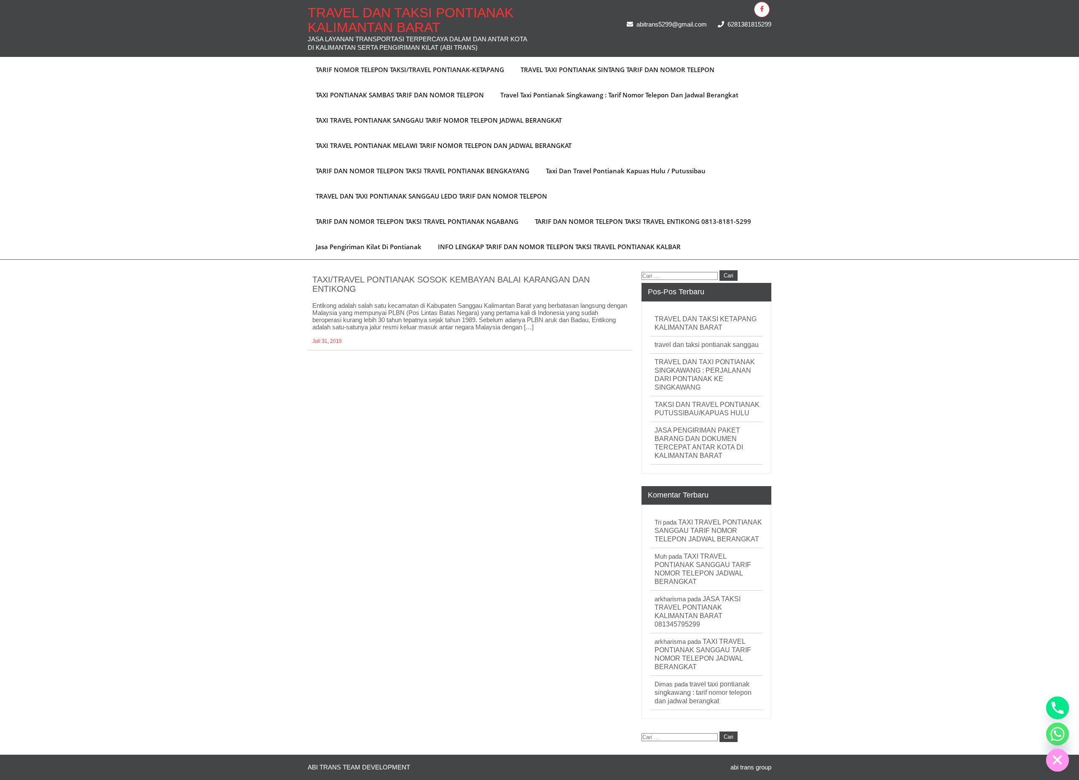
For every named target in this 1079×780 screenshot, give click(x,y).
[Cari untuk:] (680, 275)
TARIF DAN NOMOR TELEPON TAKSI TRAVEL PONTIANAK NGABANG (417, 221)
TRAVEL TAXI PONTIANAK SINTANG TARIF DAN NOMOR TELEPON (617, 69)
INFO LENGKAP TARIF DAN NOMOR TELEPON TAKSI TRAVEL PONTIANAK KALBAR (559, 246)
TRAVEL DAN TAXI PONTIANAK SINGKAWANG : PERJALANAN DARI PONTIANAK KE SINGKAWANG (705, 374)
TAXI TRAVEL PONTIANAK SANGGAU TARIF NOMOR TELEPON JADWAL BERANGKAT (439, 120)
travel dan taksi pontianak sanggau (707, 344)
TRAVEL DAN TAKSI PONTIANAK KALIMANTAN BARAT (410, 20)
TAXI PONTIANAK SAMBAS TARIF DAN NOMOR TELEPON (400, 95)
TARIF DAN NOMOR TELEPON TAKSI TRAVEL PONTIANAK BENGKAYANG (422, 171)
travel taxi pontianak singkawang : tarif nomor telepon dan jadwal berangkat (619, 95)
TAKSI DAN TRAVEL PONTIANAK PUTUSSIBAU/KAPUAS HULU (707, 409)
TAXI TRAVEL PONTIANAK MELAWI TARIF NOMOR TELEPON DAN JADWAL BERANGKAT (444, 145)
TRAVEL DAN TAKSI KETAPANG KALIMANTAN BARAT (706, 323)
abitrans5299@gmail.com (671, 24)
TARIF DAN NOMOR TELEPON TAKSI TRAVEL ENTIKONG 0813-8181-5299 (643, 221)
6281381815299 (749, 24)
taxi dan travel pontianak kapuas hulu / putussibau (626, 171)
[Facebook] (762, 9)
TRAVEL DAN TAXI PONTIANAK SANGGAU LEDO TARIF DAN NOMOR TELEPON (431, 196)
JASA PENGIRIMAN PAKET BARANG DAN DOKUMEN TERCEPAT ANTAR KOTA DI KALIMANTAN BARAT (699, 443)
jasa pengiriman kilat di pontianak (368, 246)
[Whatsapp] (1057, 734)
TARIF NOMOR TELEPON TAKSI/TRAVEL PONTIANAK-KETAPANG (410, 69)
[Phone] (1057, 708)
